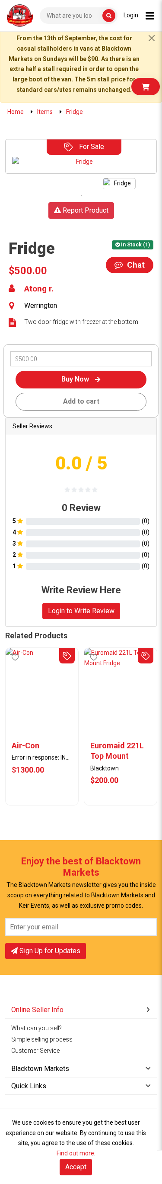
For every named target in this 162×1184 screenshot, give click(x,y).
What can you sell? (36, 1028)
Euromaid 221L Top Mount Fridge (117, 751)
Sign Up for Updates (49, 951)
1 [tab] (81, 195)
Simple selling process (42, 1039)
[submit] (108, 15)
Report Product (84, 210)
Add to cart (81, 401)
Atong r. (39, 289)
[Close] (152, 38)
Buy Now (76, 379)
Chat (135, 265)
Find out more (75, 1153)
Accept (75, 1167)
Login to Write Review (81, 611)
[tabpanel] (119, 183)
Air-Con (25, 745)
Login (131, 15)
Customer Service (35, 1050)
